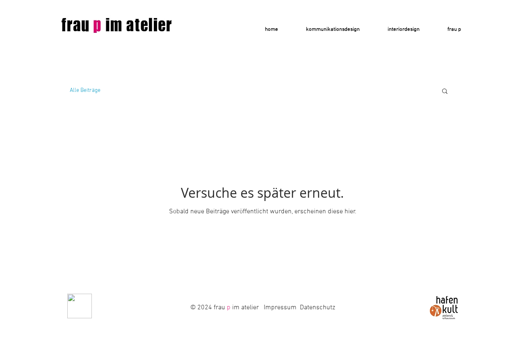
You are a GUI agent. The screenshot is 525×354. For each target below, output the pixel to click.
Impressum (280, 308)
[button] (445, 91)
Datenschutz (317, 308)
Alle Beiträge (85, 90)
